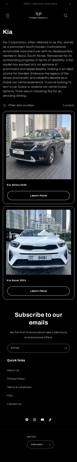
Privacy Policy (16, 378)
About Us (13, 370)
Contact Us (14, 404)
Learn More (38, 195)
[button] (7, 16)
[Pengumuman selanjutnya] (70, 4)
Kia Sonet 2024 (16, 280)
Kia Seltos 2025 (17, 185)
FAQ (10, 395)
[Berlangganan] (65, 348)
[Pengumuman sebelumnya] (7, 4)
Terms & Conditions (19, 387)
